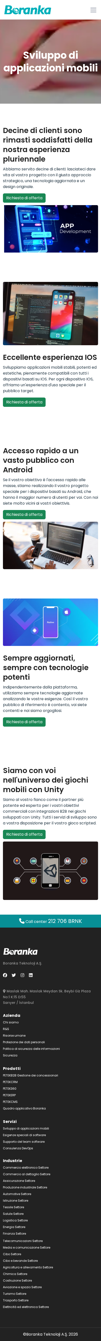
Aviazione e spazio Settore (22, 1287)
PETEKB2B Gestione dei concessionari (30, 1075)
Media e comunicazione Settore (26, 1247)
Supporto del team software (24, 1142)
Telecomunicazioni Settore (23, 1241)
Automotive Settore (17, 1194)
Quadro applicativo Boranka (24, 1108)
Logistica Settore (15, 1220)
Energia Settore (14, 1227)
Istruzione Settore (15, 1200)
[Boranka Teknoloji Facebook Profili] (5, 975)
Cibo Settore (12, 1254)
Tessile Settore (13, 1207)
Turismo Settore (14, 1294)
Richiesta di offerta (24, 198)
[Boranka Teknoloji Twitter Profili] (14, 975)
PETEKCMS (10, 1102)
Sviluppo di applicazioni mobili (26, 1128)
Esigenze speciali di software (24, 1135)
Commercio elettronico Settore (26, 1167)
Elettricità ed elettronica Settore (26, 1307)
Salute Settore (13, 1214)
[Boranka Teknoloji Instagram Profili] (22, 975)
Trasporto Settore (15, 1300)
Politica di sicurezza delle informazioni (31, 1049)
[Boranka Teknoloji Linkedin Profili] (31, 975)
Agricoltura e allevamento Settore (28, 1267)
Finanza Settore (14, 1233)
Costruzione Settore (17, 1280)
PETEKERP (9, 1095)
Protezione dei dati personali (24, 1042)
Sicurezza (10, 1055)
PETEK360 (9, 1088)
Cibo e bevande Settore (20, 1261)
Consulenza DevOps (18, 1148)
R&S (6, 1029)
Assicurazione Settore (19, 1181)
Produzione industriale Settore (25, 1187)
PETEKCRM (10, 1082)
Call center (53, 921)
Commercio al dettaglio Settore (26, 1174)
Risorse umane (14, 1035)
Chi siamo (11, 1022)
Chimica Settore (15, 1274)
